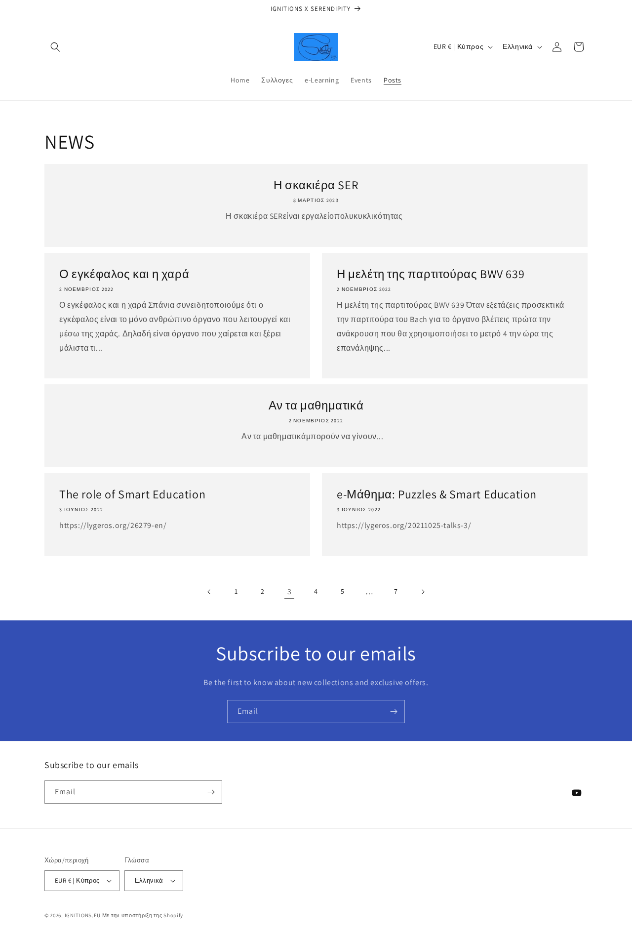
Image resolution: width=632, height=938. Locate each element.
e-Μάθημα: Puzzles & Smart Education (437, 494)
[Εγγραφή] (393, 711)
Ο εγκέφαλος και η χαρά (124, 274)
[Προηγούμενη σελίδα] (209, 592)
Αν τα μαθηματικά (316, 405)
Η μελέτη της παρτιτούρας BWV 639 (430, 274)
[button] (55, 47)
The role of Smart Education (132, 494)
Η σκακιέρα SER (316, 185)
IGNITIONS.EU (83, 915)
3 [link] (289, 591)
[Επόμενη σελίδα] (423, 592)
